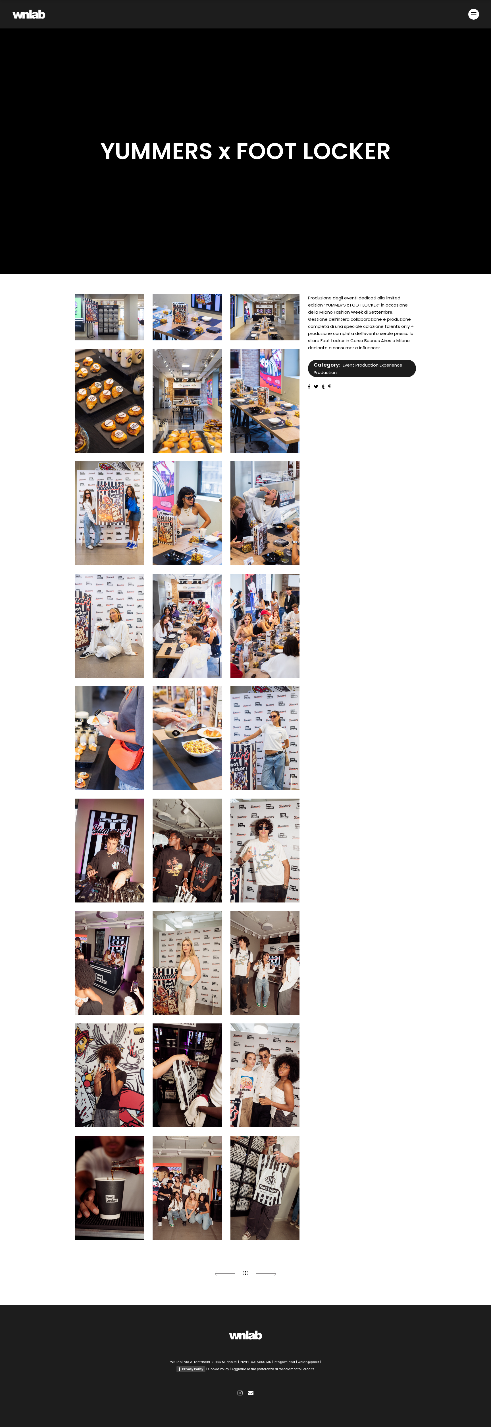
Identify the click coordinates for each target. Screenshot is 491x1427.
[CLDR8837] (187, 317)
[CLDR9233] (187, 738)
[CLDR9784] (109, 1188)
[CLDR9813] (264, 850)
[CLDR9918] (109, 1075)
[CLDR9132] (109, 626)
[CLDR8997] (109, 513)
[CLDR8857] (187, 401)
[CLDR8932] (187, 513)
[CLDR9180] (264, 626)
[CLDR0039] (187, 1188)
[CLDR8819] (109, 317)
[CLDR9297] (264, 738)
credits (309, 1369)
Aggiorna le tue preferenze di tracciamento (266, 1369)
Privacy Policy (192, 1369)
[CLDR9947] (264, 1188)
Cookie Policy (218, 1369)
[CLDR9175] (187, 626)
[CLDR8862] (264, 401)
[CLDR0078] (187, 850)
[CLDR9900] (109, 963)
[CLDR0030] (264, 963)
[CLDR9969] (187, 1075)
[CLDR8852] (264, 317)
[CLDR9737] (109, 850)
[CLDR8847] (109, 401)
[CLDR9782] (187, 963)
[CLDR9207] (109, 738)
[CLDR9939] (264, 1075)
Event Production (360, 365)
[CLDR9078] (264, 513)
